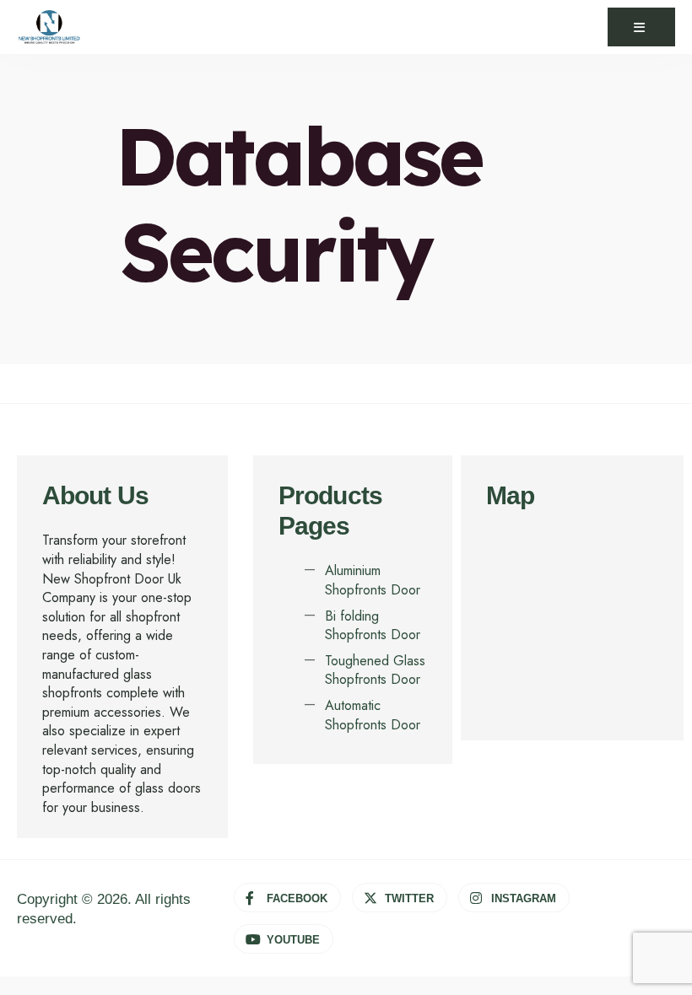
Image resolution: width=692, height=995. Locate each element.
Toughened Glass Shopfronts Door (375, 670)
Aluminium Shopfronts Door (372, 580)
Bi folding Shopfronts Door (372, 625)
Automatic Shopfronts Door (372, 715)
